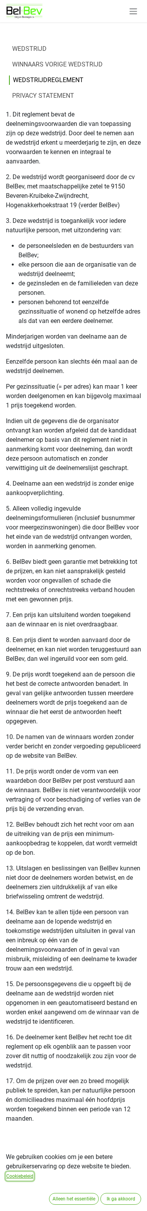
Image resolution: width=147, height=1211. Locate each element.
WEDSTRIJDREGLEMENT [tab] (48, 80)
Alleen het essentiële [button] (74, 1199)
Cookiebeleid (19, 1176)
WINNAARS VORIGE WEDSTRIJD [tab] (57, 64)
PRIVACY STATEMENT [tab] (43, 95)
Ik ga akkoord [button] (121, 1199)
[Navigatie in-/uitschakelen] (133, 11)
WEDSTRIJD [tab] (29, 48)
